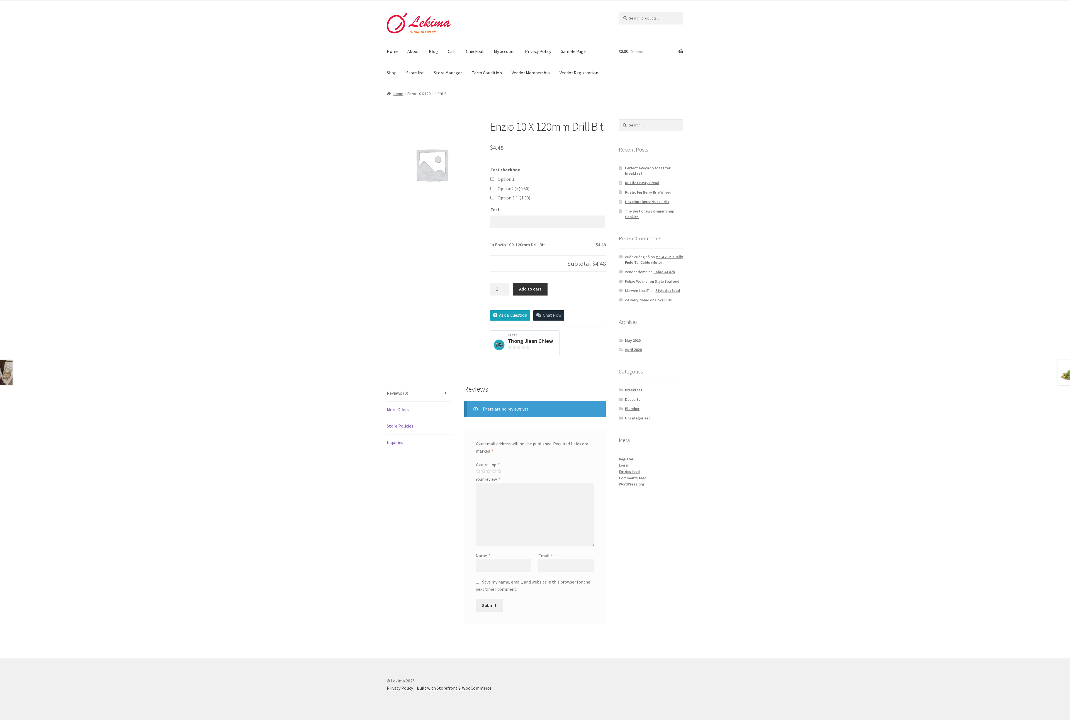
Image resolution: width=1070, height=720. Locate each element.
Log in (624, 465)
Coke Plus (663, 299)
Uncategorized (638, 418)
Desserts (632, 399)
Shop (392, 72)
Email (545, 555)
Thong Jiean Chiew (530, 340)
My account (504, 51)
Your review (488, 479)
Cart (452, 51)
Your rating (488, 464)
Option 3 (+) (514, 198)
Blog (433, 51)
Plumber (632, 408)
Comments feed (632, 477)
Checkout (475, 51)
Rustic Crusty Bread (642, 182)
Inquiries (395, 442)
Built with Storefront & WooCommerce (454, 688)
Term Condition (487, 72)
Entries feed (629, 471)
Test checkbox (505, 169)
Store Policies (400, 426)
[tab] (419, 393)
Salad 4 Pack (664, 271)
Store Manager (448, 72)
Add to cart (530, 289)
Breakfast (633, 389)
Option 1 (506, 179)
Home (392, 51)
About (413, 51)
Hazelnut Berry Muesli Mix (647, 201)
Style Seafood (667, 281)
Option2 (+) (513, 188)
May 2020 (633, 340)
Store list (415, 72)
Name (483, 555)
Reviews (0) (397, 393)
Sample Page (573, 51)
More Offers (398, 409)
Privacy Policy (538, 51)
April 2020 (633, 349)
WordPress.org (631, 484)
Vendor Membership (531, 72)
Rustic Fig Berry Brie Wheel (648, 192)
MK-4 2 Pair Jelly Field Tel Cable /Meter (654, 259)
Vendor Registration (579, 72)
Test (495, 209)
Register (626, 459)
